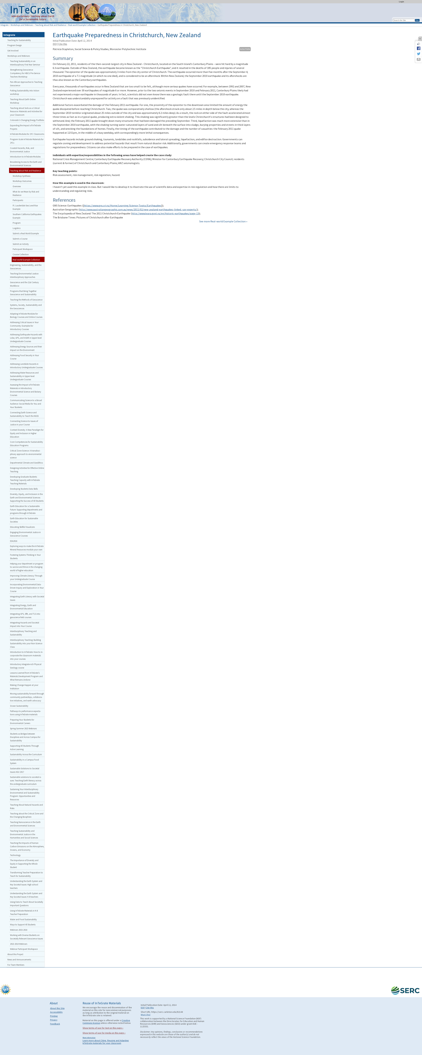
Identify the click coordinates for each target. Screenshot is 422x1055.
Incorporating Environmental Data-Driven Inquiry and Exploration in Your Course (27, 588)
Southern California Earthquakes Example (27, 216)
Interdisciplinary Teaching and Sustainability (23, 633)
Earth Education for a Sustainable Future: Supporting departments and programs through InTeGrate (26, 509)
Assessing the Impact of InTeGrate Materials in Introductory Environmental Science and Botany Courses (25, 389)
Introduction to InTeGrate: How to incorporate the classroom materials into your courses (26, 655)
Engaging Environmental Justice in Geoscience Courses (25, 534)
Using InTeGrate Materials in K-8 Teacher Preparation (24, 912)
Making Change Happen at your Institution (24, 687)
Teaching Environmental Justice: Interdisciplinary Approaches (24, 275)
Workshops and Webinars (22, 25)
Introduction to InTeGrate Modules (25, 156)
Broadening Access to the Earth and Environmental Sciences (26, 164)
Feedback (55, 1023)
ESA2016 (13, 541)
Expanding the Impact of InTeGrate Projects (25, 127)
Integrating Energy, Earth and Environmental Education (23, 607)
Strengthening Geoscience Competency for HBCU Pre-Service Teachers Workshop (25, 73)
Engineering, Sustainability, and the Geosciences (25, 267)
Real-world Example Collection (82, 25)
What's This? (146, 1015)
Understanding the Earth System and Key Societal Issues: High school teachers (26, 884)
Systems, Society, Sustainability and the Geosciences (26, 307)
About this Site (57, 1008)
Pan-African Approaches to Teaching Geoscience (26, 84)
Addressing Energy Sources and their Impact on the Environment (26, 348)
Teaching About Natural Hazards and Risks (26, 806)
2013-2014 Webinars (18, 944)
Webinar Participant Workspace (24, 949)
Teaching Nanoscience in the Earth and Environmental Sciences (25, 824)
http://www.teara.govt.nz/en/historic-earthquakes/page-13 (165, 213)
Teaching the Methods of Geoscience (26, 299)
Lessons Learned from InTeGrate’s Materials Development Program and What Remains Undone (26, 676)
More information (89, 1037)
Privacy (53, 1019)
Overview (17, 186)
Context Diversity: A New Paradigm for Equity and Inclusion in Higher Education (27, 433)
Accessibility (56, 1012)
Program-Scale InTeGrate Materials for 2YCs (27, 141)
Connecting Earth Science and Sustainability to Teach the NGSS (24, 414)
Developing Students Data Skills (24, 488)
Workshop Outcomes (22, 181)
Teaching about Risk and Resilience (50, 25)
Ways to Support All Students (22, 924)
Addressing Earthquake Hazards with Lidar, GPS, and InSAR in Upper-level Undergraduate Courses (26, 338)
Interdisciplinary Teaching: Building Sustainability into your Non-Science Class (26, 643)
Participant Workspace (22, 249)
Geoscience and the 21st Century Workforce (24, 284)
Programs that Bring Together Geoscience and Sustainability (23, 293)
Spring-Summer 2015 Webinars (23, 728)
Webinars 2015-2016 (18, 929)
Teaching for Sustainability (19, 40)
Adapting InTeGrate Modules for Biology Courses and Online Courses (26, 315)
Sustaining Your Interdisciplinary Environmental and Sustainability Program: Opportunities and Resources (24, 794)
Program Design (14, 45)
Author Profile (245, 49)
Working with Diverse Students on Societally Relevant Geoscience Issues (26, 937)
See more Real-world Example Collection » (223, 221)
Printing (54, 1016)
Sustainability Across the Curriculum (26, 754)
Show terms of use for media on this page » (104, 1032)
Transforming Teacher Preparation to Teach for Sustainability (26, 874)
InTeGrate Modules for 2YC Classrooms (27, 134)
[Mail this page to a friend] (418, 60)
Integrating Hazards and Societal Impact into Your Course (24, 624)
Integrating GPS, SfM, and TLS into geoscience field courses (25, 615)
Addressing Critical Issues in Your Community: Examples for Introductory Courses (24, 326)
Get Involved (12, 50)
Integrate (4, 25)
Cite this (62, 44)
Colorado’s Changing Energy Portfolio (27, 120)
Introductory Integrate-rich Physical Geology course (25, 666)
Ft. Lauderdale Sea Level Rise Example (25, 207)
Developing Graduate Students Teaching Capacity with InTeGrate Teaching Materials (25, 480)
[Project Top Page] (211, 13)
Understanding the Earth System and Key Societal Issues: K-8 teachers (26, 895)
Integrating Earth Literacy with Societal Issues (27, 598)
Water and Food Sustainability (23, 919)
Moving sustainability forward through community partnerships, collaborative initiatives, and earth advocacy (27, 697)
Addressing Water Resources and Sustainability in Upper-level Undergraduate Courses (24, 376)
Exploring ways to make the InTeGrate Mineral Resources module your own (27, 548)
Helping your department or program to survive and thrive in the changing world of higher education (26, 567)
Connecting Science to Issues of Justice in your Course (24, 423)
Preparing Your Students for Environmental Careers (22, 721)
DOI (55, 44)
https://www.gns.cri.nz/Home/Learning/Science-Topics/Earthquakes (122, 205)
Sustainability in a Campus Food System (24, 761)
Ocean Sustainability (19, 705)
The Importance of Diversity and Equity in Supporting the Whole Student (24, 864)
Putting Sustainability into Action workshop (24, 92)
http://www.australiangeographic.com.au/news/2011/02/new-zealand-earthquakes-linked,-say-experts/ (138, 209)
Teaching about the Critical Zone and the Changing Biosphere (26, 815)
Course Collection (21, 254)
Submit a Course (20, 238)
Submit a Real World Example (26, 233)
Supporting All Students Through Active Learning (24, 747)
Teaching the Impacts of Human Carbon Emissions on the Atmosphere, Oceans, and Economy (27, 846)
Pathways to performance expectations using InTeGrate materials (25, 713)
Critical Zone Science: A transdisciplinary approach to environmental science (25, 454)
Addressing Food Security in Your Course (24, 357)
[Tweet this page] (418, 54)
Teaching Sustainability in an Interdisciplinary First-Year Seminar (25, 63)
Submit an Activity (21, 244)
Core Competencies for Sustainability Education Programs (26, 444)
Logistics (16, 228)
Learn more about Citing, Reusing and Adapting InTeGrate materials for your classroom (106, 1042)
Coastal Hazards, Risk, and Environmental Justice (22, 150)
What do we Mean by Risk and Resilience (26, 193)
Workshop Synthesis (21, 176)
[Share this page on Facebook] (418, 48)
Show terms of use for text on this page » (103, 1027)
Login (401, 2)
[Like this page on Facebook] (418, 44)
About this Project (15, 954)
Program (17, 223)
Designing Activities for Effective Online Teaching (27, 470)
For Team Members (15, 964)
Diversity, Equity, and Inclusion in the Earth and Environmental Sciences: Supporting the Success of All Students (27, 497)
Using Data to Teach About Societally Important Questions (26, 904)
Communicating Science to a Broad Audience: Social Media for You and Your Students (26, 403)
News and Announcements (19, 959)
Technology (15, 855)
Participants (18, 200)
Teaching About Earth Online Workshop (22, 101)
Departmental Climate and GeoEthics (26, 462)
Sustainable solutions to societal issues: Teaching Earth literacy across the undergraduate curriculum (25, 780)
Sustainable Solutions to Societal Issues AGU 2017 (24, 770)
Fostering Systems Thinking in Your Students (25, 557)
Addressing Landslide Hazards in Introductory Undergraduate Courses (26, 366)
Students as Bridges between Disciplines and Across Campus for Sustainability (25, 737)
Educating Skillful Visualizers (22, 527)
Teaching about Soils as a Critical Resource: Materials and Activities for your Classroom (26, 111)
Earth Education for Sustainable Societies (24, 520)
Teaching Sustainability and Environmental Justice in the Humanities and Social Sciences (24, 834)
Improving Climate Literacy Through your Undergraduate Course (26, 577)
